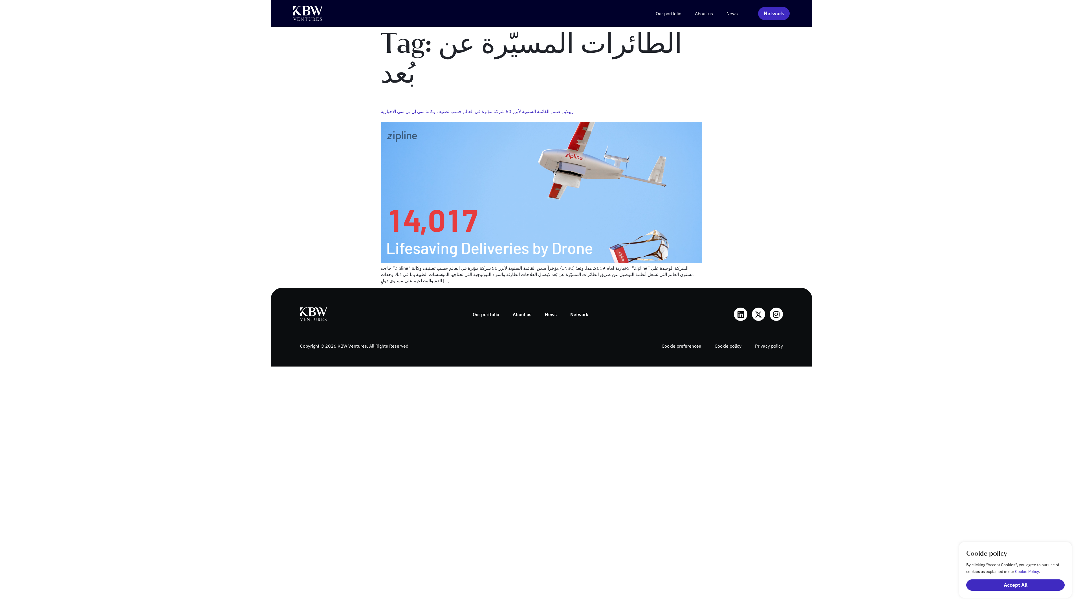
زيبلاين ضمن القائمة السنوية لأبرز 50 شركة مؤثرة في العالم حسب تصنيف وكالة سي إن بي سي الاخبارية (477, 111)
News (732, 13)
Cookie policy (728, 346)
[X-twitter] (758, 314)
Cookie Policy (1027, 571)
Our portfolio (668, 13)
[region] (1010, 570)
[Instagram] (776, 314)
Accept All (1015, 585)
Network (579, 314)
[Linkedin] (740, 314)
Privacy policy (769, 346)
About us (704, 13)
